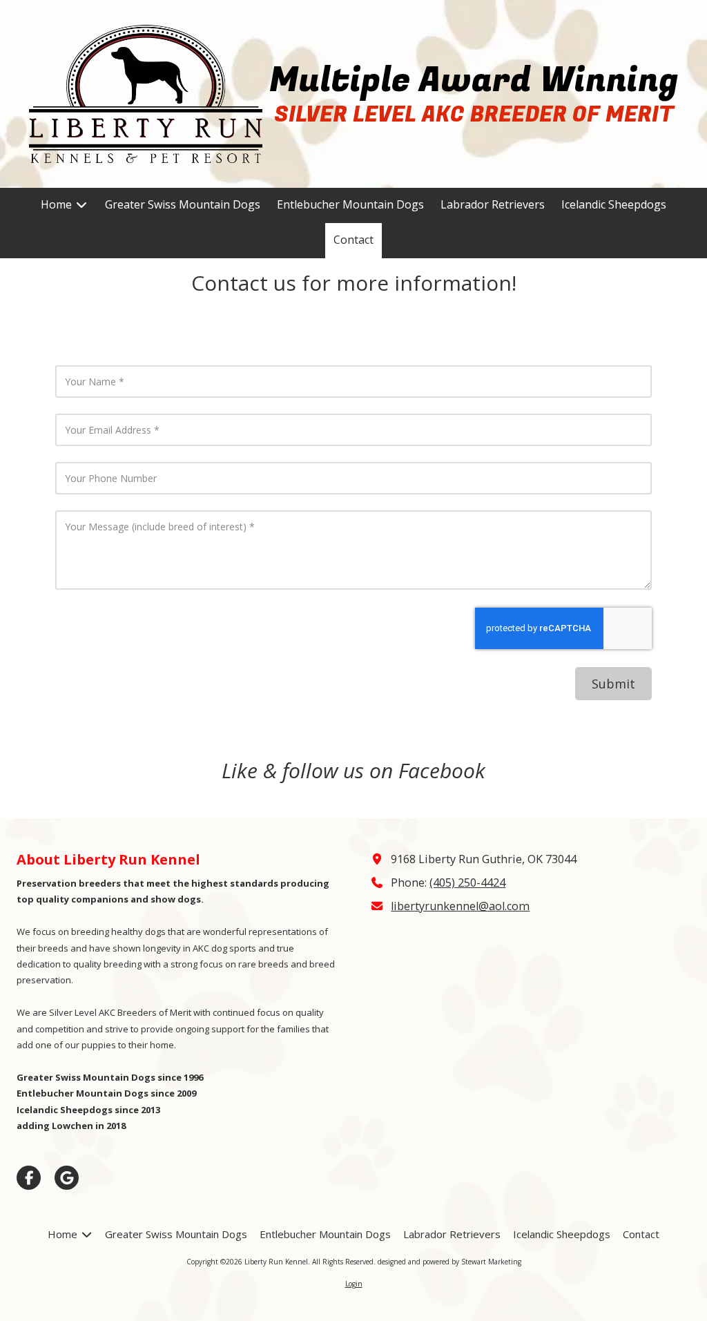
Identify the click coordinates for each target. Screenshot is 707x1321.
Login (353, 1284)
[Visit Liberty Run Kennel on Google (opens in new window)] (67, 1178)
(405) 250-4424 (467, 882)
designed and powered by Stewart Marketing (449, 1261)
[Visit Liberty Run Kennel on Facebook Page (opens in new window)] (29, 1178)
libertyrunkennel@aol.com (460, 906)
